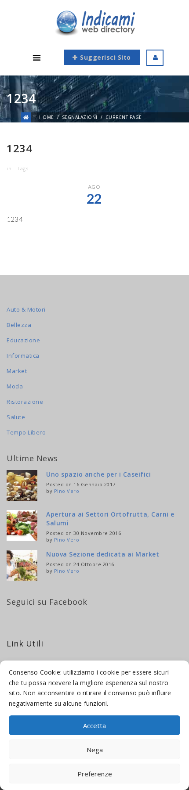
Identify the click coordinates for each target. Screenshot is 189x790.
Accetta (94, 725)
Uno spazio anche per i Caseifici (98, 474)
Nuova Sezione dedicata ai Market (102, 554)
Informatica (23, 355)
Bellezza (19, 325)
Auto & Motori (26, 309)
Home (46, 117)
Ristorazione (25, 402)
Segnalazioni (80, 117)
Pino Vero (67, 491)
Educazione (23, 340)
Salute (16, 417)
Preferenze (94, 773)
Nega (95, 749)
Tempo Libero (26, 432)
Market (17, 371)
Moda (15, 386)
